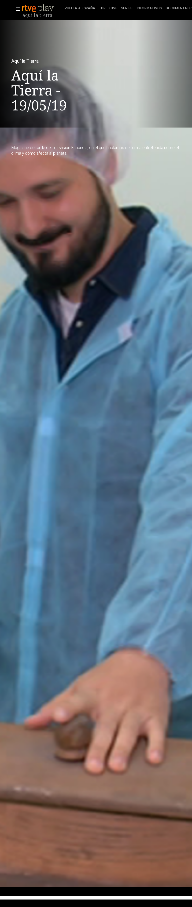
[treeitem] (80, 8)
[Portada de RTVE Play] (38, 8)
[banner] (42, 8)
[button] (16, 9)
